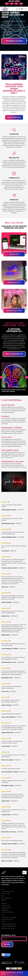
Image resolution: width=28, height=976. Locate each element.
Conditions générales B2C (8, 924)
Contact (3, 900)
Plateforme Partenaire (7, 912)
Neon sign (4, 903)
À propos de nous (6, 898)
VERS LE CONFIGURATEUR (14, 354)
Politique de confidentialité (8, 917)
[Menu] (26, 9)
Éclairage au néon (6, 907)
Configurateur (5, 910)
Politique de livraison (6, 919)
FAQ (2, 915)
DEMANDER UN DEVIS (14, 41)
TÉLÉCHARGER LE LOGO (14, 282)
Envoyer (7, 944)
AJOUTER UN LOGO (14, 117)
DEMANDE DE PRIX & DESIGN (14, 310)
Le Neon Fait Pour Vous (7, 891)
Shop (2, 889)
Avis (2, 896)
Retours (3, 921)
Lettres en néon (5, 905)
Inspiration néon (5, 893)
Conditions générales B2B (8, 926)
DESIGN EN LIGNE (14, 254)
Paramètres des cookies (8, 928)
